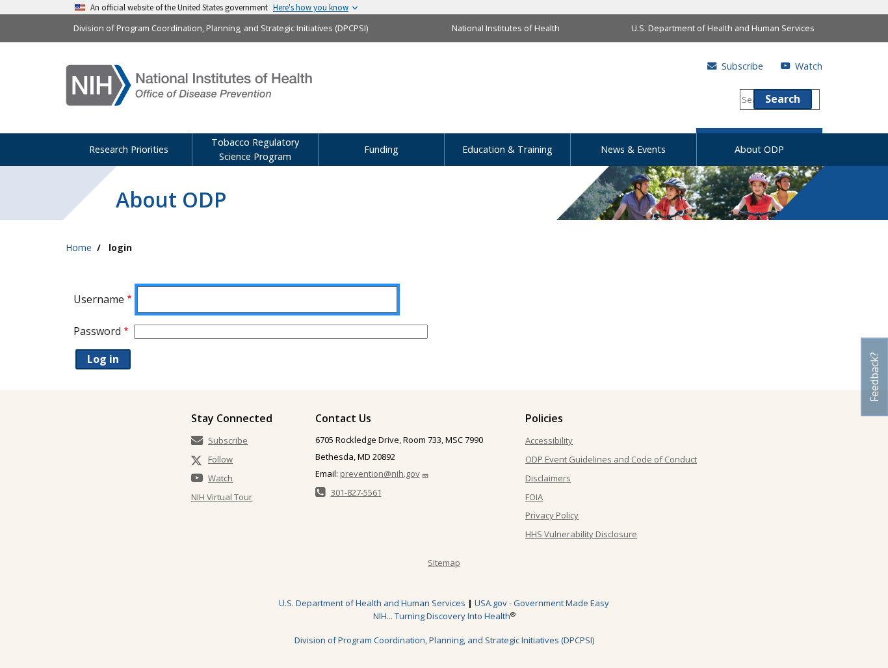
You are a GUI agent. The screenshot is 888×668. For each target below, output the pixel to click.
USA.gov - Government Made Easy (542, 603)
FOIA (534, 497)
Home (79, 247)
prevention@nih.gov (380, 473)
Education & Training (507, 149)
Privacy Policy (552, 515)
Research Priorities (128, 149)
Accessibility (549, 440)
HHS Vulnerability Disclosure (581, 534)
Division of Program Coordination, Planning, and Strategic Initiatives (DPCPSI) (220, 28)
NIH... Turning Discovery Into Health (441, 616)
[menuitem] (129, 147)
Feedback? (874, 377)
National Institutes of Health (506, 28)
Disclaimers (548, 478)
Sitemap (444, 562)
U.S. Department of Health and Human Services (723, 28)
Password (97, 331)
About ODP (759, 149)
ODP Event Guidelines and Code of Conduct (611, 459)
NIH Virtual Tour (221, 497)
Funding (381, 149)
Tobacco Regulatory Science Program (255, 149)
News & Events (633, 149)
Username (98, 299)
